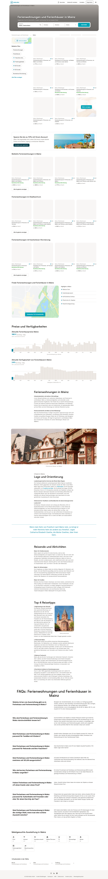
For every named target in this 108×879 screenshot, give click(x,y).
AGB (55, 876)
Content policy (68, 876)
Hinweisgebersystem (79, 876)
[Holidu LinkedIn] (54, 873)
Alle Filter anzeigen (17, 77)
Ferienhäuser (16, 54)
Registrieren (89, 2)
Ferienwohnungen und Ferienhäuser (20, 35)
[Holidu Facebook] (57, 873)
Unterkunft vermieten (72, 2)
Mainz (34, 35)
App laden (62, 2)
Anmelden (82, 2)
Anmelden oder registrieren (21, 145)
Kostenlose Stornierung (19, 73)
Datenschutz (61, 876)
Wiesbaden (60, 486)
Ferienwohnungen (18, 50)
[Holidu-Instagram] (51, 873)
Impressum (50, 876)
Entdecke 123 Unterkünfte (35, 314)
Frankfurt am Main (48, 488)
